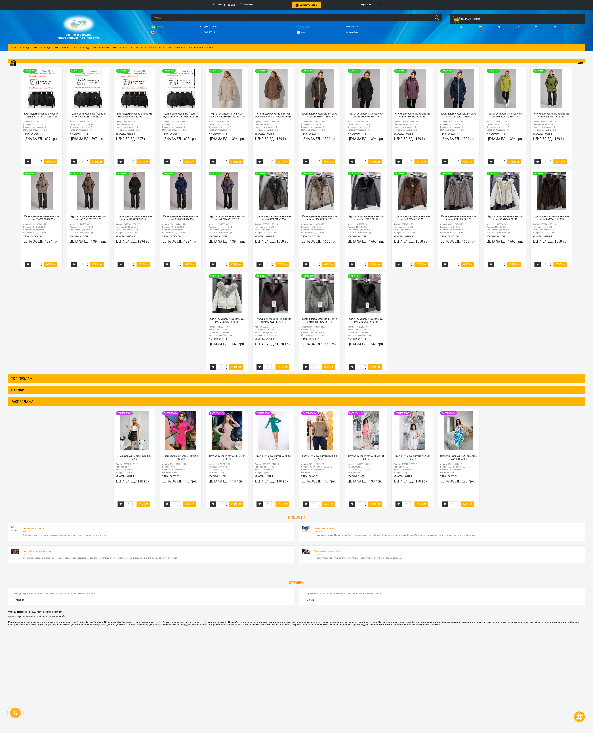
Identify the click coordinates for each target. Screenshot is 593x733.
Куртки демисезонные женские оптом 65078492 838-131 (505, 115)
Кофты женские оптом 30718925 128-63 (319, 457)
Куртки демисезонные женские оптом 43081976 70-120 (458, 218)
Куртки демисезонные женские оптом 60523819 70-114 (366, 320)
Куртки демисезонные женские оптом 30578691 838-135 (319, 115)
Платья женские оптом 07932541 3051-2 (412, 457)
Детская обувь (138, 47)
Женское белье (62, 47)
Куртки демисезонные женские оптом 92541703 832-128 (88, 218)
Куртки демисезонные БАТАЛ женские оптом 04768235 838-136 (273, 115)
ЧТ (517, 27)
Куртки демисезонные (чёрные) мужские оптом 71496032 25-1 (88, 115)
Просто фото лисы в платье (327, 551)
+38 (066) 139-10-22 (209, 32)
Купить (49, 162)
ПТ (536, 27)
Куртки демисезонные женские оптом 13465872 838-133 (412, 115)
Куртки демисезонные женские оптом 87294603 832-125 (227, 218)
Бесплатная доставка (33, 528)
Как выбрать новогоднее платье (38, 551)
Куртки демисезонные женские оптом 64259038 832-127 (134, 218)
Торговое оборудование (201, 47)
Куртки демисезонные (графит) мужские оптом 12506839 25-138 (180, 115)
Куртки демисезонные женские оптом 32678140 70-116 (273, 320)
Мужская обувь (101, 47)
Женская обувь (120, 47)
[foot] (580, 62)
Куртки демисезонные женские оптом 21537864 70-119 (505, 218)
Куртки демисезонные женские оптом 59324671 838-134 (366, 115)
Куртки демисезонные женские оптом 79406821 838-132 (458, 115)
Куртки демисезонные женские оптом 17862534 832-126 (180, 218)
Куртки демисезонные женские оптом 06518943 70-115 (319, 320)
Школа (152, 47)
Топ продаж (22, 378)
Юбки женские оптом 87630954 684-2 (134, 457)
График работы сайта (324, 528)
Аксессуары (165, 47)
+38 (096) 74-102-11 (354, 26)
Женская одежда (42, 47)
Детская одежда (81, 47)
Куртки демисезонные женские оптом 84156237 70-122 (366, 218)
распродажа (22, 401)
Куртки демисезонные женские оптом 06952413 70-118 (551, 218)
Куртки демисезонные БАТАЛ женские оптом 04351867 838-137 (227, 115)
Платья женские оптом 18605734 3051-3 (366, 457)
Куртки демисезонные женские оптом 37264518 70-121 (412, 218)
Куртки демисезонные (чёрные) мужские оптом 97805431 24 (41, 115)
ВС (573, 27)
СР (499, 27)
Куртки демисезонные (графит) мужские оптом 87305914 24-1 (134, 115)
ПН (461, 27)
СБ (554, 27)
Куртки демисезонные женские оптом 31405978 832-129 (41, 218)
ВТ (480, 27)
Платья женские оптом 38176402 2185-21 (227, 457)
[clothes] (13, 63)
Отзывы (297, 583)
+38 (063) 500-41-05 (209, 26)
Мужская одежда (21, 47)
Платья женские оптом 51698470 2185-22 (181, 457)
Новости (296, 517)
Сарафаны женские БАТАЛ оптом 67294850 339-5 (458, 457)
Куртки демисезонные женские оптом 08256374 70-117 (227, 320)
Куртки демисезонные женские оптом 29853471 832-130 (551, 115)
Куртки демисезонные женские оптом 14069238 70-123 (319, 218)
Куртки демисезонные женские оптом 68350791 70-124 (273, 218)
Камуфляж (180, 47)
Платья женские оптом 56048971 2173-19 (273, 457)
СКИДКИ (17, 390)
